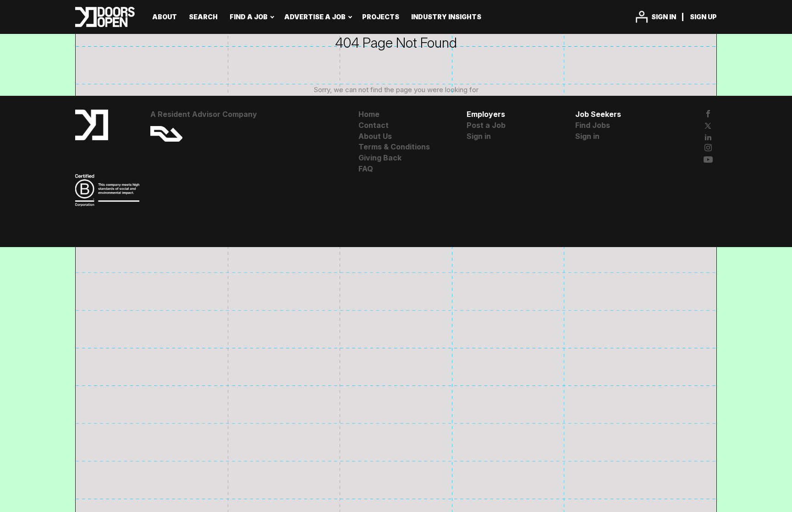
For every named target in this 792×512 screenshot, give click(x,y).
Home (369, 114)
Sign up (703, 17)
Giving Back (380, 157)
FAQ (365, 168)
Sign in (663, 17)
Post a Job (486, 125)
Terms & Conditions (394, 146)
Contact (373, 125)
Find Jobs (592, 125)
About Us (375, 136)
